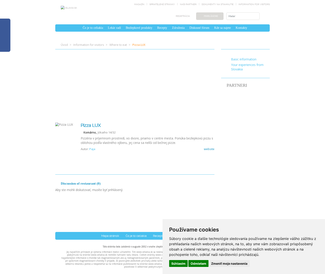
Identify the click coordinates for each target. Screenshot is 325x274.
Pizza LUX (91, 125)
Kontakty (241, 27)
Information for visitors (254, 4)
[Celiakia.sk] (69, 8)
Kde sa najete (222, 27)
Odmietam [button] (198, 263)
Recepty (162, 27)
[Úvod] (77, 28)
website (208, 149)
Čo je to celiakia (93, 27)
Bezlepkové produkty (139, 27)
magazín (139, 4)
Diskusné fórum (199, 27)
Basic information (243, 59)
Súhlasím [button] (178, 263)
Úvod (64, 45)
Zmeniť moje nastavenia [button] (229, 263)
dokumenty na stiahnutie (217, 4)
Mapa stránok (110, 235)
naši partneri (188, 4)
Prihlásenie (211, 16)
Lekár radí (114, 27)
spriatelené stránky (162, 4)
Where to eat (118, 45)
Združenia (178, 27)
